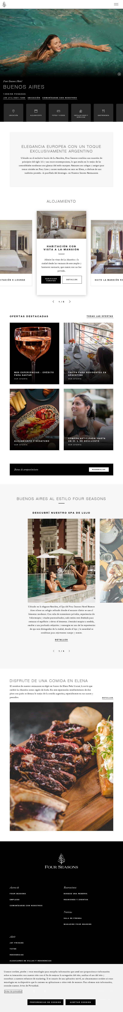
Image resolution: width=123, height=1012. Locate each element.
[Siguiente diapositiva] (70, 301)
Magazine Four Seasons (78, 924)
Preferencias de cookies (45, 1002)
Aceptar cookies (80, 1002)
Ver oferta (21, 379)
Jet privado (17, 943)
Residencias (17, 955)
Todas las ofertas (100, 316)
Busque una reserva (75, 894)
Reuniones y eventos (76, 900)
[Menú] (116, 4)
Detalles (72, 280)
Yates (13, 949)
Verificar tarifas (51, 280)
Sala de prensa (73, 918)
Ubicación (34, 98)
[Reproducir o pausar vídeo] (119, 74)
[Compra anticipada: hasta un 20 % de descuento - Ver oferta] (88, 419)
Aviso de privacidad (13, 991)
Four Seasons (18, 894)
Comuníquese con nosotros (59, 98)
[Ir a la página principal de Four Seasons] (4, 4)
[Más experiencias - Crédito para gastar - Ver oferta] (34, 353)
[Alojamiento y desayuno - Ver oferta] (34, 419)
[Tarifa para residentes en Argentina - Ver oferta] (88, 353)
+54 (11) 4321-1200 (14, 98)
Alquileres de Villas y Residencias (30, 961)
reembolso (99, 469)
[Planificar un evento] (53, 301)
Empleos (15, 900)
